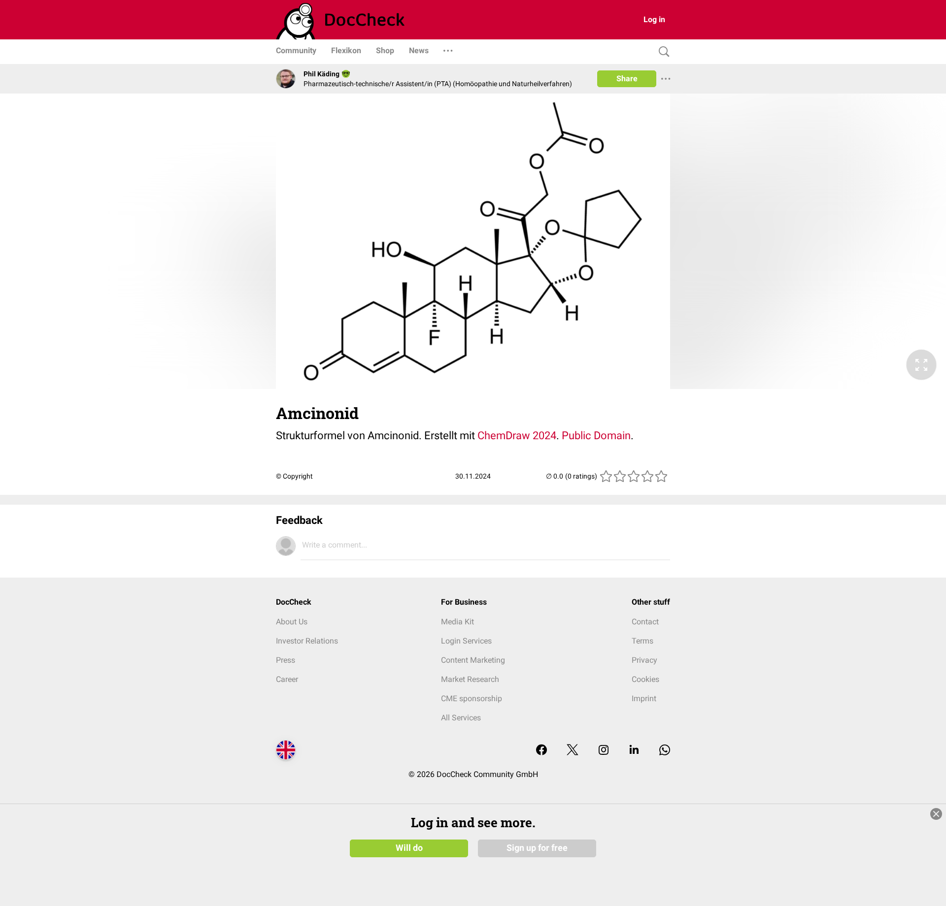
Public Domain (596, 435)
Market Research (470, 679)
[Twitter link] (572, 750)
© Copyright (294, 476)
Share (627, 78)
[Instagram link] (603, 750)
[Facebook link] (541, 750)
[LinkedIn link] (634, 750)
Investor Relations (307, 641)
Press (285, 660)
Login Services (466, 641)
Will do (409, 848)
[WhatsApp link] (664, 750)
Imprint (644, 698)
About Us (291, 621)
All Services (461, 717)
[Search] (661, 52)
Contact (645, 621)
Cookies (645, 679)
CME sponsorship (471, 698)
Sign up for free (537, 848)
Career (287, 679)
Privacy (644, 660)
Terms (642, 641)
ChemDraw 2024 (516, 435)
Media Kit (457, 621)
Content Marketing (473, 660)
